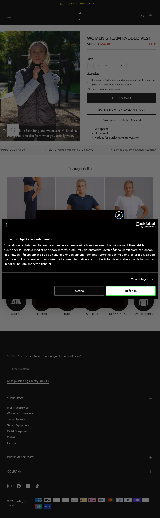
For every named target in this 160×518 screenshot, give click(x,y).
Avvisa (79, 291)
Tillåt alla (130, 291)
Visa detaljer (139, 279)
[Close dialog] (119, 215)
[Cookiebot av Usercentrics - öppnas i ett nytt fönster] (138, 225)
